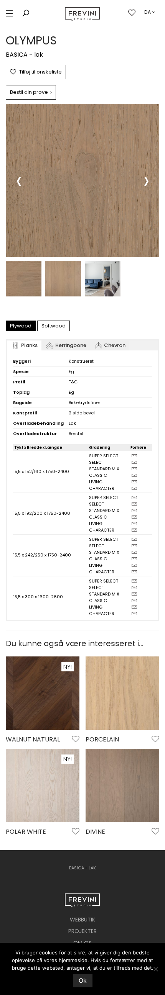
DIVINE (95, 831)
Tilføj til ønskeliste (40, 71)
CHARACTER (101, 488)
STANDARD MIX (104, 469)
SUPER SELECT (103, 456)
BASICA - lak (24, 54)
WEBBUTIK (82, 919)
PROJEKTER (82, 931)
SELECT (96, 462)
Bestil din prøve (31, 92)
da (147, 12)
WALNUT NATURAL (33, 739)
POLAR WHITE (26, 831)
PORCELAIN (102, 739)
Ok (83, 980)
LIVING (95, 482)
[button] (9, 13)
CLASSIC (98, 475)
